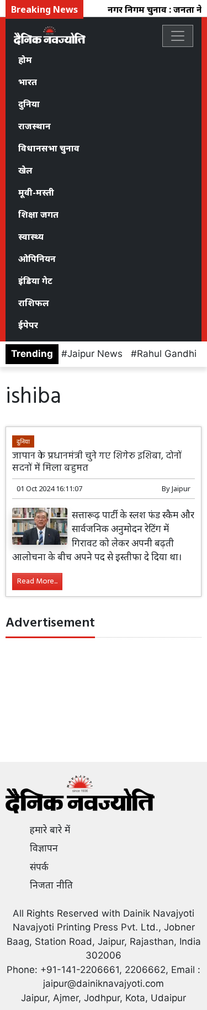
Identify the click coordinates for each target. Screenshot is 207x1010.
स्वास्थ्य (31, 236)
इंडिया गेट (35, 281)
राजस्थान (34, 126)
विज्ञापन (44, 848)
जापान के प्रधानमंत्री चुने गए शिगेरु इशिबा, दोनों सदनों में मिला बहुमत (97, 462)
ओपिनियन (37, 258)
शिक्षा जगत (38, 214)
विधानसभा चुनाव (48, 148)
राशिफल (33, 303)
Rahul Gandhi (167, 353)
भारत (27, 82)
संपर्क (39, 866)
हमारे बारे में (50, 829)
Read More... (37, 581)
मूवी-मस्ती (36, 192)
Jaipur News (95, 353)
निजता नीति (51, 885)
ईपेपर (28, 325)
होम (25, 60)
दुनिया (29, 104)
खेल (25, 170)
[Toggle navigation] (177, 36)
